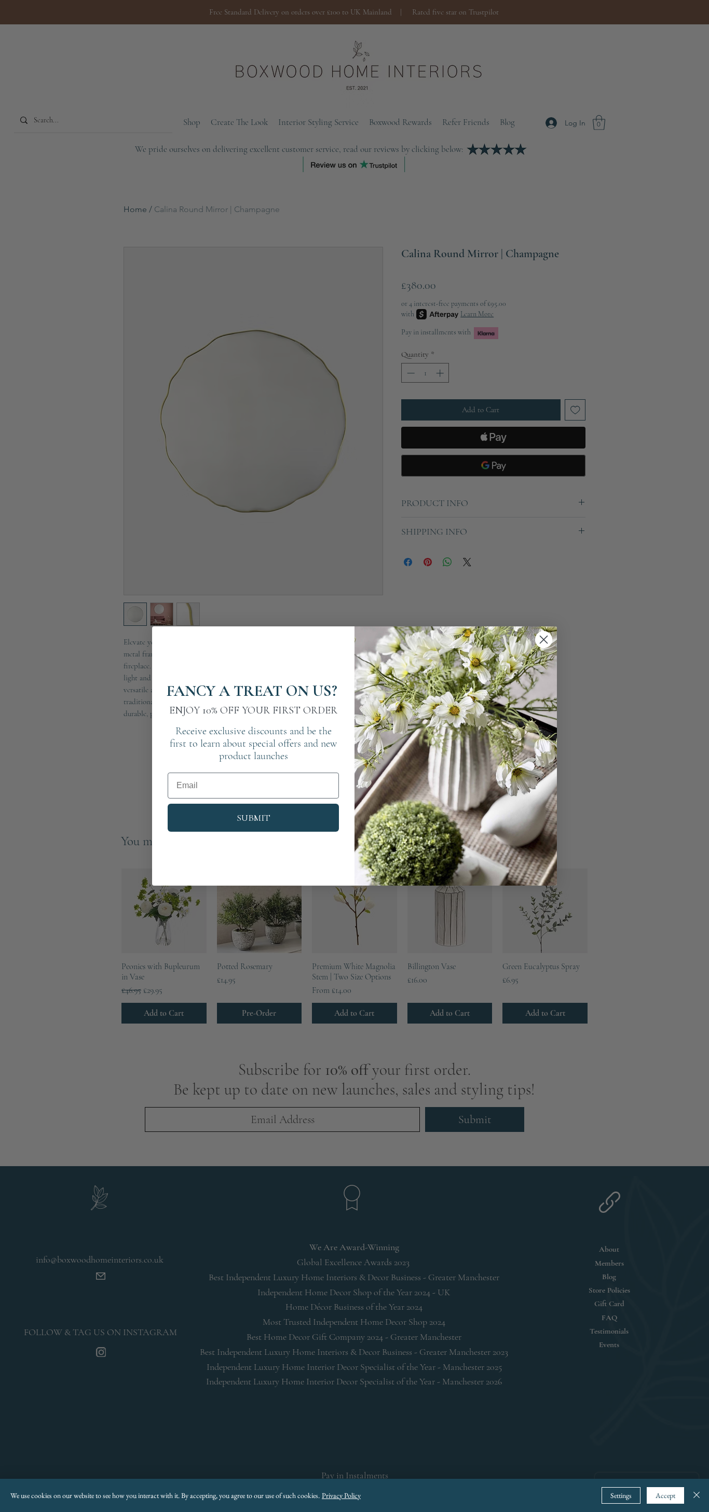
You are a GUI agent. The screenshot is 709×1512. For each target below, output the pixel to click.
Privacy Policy (341, 1495)
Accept (665, 1495)
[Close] (696, 1495)
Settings (621, 1495)
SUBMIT (253, 817)
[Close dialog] (544, 640)
